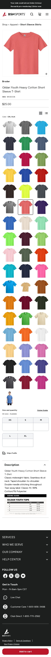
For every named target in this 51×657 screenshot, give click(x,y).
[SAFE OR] (25, 334)
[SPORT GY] (9, 207)
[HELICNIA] (41, 382)
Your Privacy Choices (11, 644)
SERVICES (8, 537)
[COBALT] (41, 366)
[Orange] (41, 255)
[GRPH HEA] (25, 127)
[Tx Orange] (41, 286)
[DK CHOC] (9, 191)
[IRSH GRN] (25, 143)
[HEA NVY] (9, 143)
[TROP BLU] (9, 270)
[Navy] (25, 270)
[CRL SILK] (25, 207)
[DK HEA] (41, 191)
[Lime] (41, 239)
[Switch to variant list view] (46, 113)
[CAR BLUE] (25, 366)
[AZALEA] (41, 350)
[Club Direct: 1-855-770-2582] (5, 616)
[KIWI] (41, 159)
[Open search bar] (31, 14)
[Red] (41, 175)
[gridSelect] (40, 113)
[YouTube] (23, 576)
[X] (11, 576)
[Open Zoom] (46, 74)
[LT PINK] (9, 255)
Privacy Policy (7, 641)
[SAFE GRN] (25, 191)
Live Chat (15, 597)
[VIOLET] (25, 350)
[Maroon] (25, 239)
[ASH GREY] (9, 127)
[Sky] (9, 334)
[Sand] (41, 318)
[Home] (14, 14)
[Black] (9, 366)
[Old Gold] (25, 286)
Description (12, 464)
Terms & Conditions (23, 641)
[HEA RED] (25, 159)
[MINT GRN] (41, 223)
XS (10, 420)
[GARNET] (25, 302)
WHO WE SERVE (12, 544)
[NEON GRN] (9, 239)
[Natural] (25, 223)
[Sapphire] (9, 286)
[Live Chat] (5, 597)
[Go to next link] (48, 4)
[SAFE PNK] (41, 270)
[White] (41, 334)
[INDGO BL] (41, 143)
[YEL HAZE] (9, 350)
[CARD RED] (25, 382)
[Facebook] (5, 576)
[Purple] (41, 207)
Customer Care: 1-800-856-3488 (27, 606)
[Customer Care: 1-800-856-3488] (5, 607)
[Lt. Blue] (9, 159)
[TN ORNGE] (9, 302)
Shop (5, 24)
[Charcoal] (9, 382)
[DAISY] (9, 175)
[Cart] (39, 14)
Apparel (14, 24)
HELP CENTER (11, 559)
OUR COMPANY (12, 552)
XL (25, 436)
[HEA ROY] (9, 398)
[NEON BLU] (9, 223)
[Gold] (9, 318)
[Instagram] (17, 576)
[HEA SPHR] (41, 127)
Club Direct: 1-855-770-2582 (25, 616)
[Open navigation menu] (46, 14)
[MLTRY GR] (25, 255)
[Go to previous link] (4, 4)
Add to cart (25, 651)
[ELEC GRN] (25, 318)
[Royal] (25, 175)
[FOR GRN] (41, 302)
